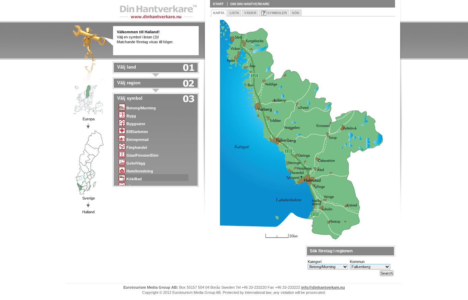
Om (250, 4)
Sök (295, 13)
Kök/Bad (134, 179)
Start (218, 4)
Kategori (314, 262)
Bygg (131, 116)
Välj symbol (130, 98)
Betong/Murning (141, 108)
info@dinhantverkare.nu (323, 287)
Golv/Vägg (135, 163)
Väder (250, 13)
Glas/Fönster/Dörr (142, 155)
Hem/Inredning (139, 171)
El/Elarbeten (137, 132)
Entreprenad (137, 139)
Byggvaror (135, 124)
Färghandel (136, 147)
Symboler (277, 13)
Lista (234, 13)
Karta (218, 13)
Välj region (128, 83)
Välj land (126, 67)
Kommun (357, 262)
